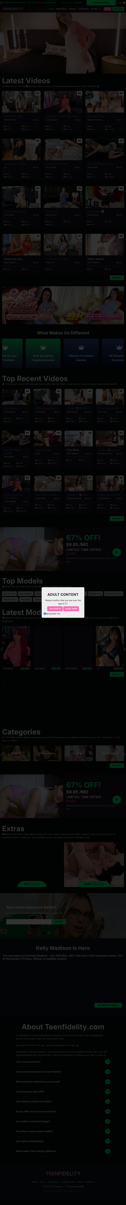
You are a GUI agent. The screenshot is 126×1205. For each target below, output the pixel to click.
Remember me (53, 613)
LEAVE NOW (71, 608)
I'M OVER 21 (55, 608)
